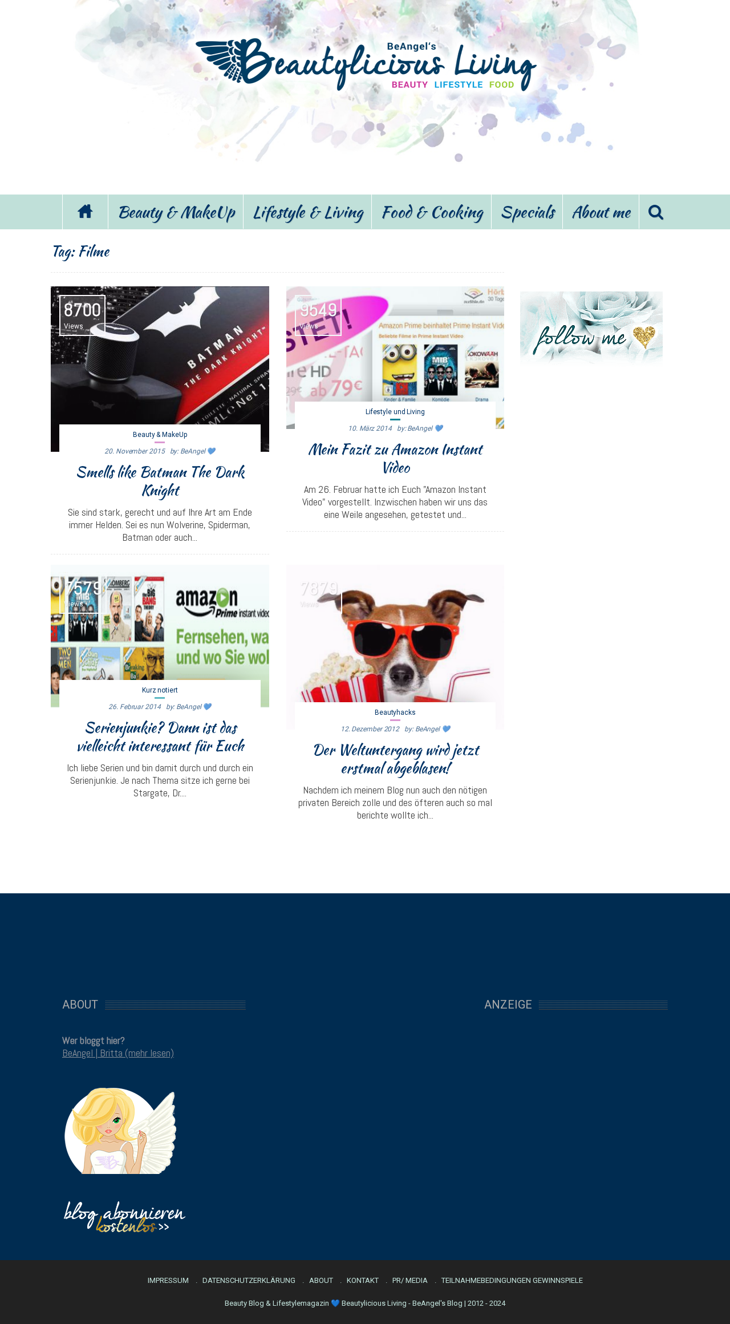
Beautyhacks (395, 712)
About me (600, 211)
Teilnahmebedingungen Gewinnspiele (512, 1280)
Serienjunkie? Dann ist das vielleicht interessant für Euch (160, 736)
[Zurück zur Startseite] (85, 212)
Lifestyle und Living (395, 412)
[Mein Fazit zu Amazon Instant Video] (395, 357)
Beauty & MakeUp (175, 211)
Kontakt (363, 1280)
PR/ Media (410, 1280)
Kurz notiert (160, 690)
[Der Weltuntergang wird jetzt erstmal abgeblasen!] (395, 647)
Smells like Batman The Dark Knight (159, 480)
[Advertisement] (365, 141)
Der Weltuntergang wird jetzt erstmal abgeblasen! (395, 758)
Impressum (168, 1280)
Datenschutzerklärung (248, 1280)
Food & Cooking (431, 211)
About (321, 1280)
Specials (527, 211)
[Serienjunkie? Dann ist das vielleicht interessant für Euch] (160, 636)
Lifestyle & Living (307, 211)
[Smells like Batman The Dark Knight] (160, 369)
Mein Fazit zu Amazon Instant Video (395, 458)
